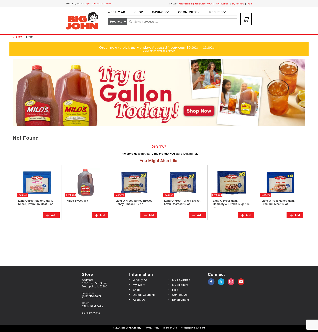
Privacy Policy (152, 327)
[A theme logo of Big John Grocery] (82, 20)
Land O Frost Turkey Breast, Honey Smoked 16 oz (134, 202)
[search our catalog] (130, 21)
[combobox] (117, 21)
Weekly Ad (140, 279)
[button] (196, 3)
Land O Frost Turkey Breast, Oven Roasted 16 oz (182, 202)
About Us (139, 299)
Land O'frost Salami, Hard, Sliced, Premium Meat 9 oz (35, 202)
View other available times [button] (159, 51)
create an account (102, 3)
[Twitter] (221, 281)
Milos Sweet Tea (77, 200)
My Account (238, 3)
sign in (88, 3)
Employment (180, 299)
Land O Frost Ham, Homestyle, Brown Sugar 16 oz (231, 204)
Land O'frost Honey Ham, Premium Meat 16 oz (278, 202)
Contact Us (180, 294)
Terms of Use (170, 327)
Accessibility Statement (193, 327)
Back (18, 36)
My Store (139, 284)
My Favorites (222, 3)
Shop (29, 36)
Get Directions (91, 313)
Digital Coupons (144, 294)
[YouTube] (231, 281)
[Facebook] (211, 281)
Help (249, 3)
